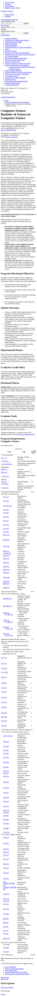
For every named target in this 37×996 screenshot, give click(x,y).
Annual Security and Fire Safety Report (17, 974)
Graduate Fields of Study (12, 83)
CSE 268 (6, 741)
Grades (7, 49)
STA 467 (6, 532)
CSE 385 (6, 753)
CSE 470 (6, 801)
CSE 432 (6, 771)
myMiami (8, 16)
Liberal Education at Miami (13, 42)
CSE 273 (6, 855)
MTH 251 (6, 551)
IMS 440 (6, 919)
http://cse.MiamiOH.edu (8, 130)
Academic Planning (11, 45)
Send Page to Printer (7, 987)
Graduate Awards (10, 79)
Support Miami (9, 14)
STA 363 (6, 501)
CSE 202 (6, 837)
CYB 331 (6, 901)
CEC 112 (4, 663)
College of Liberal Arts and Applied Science (18, 72)
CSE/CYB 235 (8, 736)
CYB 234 (6, 894)
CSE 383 (4, 713)
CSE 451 (6, 793)
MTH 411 (6, 562)
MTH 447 (6, 587)
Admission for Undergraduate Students (17, 40)
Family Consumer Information (14, 969)
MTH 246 (6, 546)
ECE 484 (6, 914)
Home (7, 100)
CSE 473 (6, 806)
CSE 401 (6, 767)
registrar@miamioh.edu (8, 97)
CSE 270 (6, 852)
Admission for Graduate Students (15, 78)
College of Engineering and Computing (17, 65)
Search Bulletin (5, 21)
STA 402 (6, 513)
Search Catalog (5, 27)
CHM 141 (6, 613)
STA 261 (5, 484)
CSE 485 (6, 815)
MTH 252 (6, 555)
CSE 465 (4, 726)
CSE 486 (6, 819)
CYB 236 (6, 899)
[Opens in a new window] (7, 11)
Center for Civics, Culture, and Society (17, 74)
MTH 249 (8, 553)
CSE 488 (6, 823)
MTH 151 (4, 469)
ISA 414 (5, 930)
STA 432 (6, 525)
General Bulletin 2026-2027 (9, 20)
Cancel (3, 994)
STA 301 (4, 481)
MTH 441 (6, 584)
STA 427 (6, 521)
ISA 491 (5, 933)
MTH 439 (6, 581)
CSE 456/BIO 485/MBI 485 (9, 883)
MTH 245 (6, 540)
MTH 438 (6, 577)
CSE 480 (6, 948)
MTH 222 (6, 535)
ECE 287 (6, 904)
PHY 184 (10, 635)
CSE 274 (4, 692)
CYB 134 (4, 668)
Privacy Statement (10, 967)
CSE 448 (4, 717)
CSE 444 (6, 788)
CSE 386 (6, 757)
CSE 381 (4, 707)
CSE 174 (4, 677)
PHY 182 (6, 633)
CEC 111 (4, 658)
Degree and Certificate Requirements (16, 81)
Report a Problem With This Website (16, 972)
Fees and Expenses (11, 51)
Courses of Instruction (11, 85)
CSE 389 (6, 762)
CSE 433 (6, 773)
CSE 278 (4, 697)
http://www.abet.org (11, 137)
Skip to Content (10, 2)
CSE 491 (6, 952)
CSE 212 (6, 843)
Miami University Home (12, 8)
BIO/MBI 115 (7, 598)
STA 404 (6, 517)
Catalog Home (9, 6)
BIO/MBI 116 (7, 606)
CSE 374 (4, 702)
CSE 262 (6, 849)
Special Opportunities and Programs (16, 58)
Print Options (5, 25)
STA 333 (6, 497)
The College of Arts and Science (15, 60)
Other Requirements (11, 44)
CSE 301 (6, 864)
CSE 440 (6, 878)
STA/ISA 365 (7, 506)
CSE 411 (6, 873)
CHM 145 (10, 622)
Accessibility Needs (11, 970)
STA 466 (6, 529)
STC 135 (4, 458)
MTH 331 (6, 476)
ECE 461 (6, 909)
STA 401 (6, 510)
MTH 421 (6, 566)
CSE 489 (6, 828)
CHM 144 (10, 614)
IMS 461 (6, 922)
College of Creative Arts (12, 62)
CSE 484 (6, 812)
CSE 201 (4, 683)
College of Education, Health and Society (18, 63)
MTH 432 (6, 569)
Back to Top (4, 979)
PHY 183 (10, 629)
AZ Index (8, 4)
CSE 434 (6, 776)
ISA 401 (5, 926)
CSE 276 (6, 859)
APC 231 (6, 461)
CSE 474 (6, 810)
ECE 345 (6, 488)
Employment (5, 977)
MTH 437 (6, 573)
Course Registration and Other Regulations (18, 47)
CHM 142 (6, 620)
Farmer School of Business (13, 70)
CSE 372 (6, 868)
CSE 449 (4, 721)
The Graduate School (11, 76)
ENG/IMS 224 (7, 464)
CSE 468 (6, 797)
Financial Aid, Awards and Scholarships (17, 53)
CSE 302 (6, 746)
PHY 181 (6, 627)
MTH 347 (6, 558)
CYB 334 (6, 832)
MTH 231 (4, 472)
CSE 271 (4, 688)
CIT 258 (5, 672)
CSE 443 (6, 782)
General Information (11, 38)
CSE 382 (6, 750)
